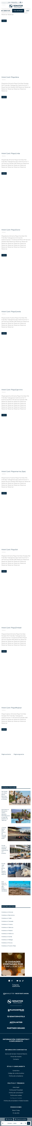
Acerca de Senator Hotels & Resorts (16, 1054)
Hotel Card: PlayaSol (9, 550)
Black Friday (16, 1110)
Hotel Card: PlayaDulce (10, 230)
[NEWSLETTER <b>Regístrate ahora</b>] (4, 994)
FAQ (9, 2)
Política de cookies (16, 1095)
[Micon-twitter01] (14, 981)
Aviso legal (16, 1087)
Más (27, 10)
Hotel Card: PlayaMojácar (11, 708)
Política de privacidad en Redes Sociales (16, 1100)
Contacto (14, 2)
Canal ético (16, 1070)
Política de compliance (16, 1076)
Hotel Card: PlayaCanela (11, 312)
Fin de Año (16, 1113)
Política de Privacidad (16, 1090)
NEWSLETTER (17, 993)
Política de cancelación (16, 1092)
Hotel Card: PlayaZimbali (11, 628)
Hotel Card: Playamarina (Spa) (13, 471)
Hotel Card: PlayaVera (10, 77)
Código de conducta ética (16, 1073)
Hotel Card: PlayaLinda (10, 153)
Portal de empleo (16, 1056)
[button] (28, 1123)
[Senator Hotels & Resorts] (9, 981)
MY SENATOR (5, 10)
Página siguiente (19, 754)
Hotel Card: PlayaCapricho (12, 390)
